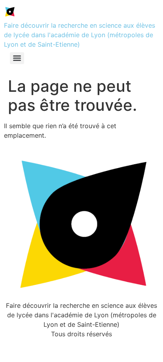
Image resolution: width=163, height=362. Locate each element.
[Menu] (17, 58)
